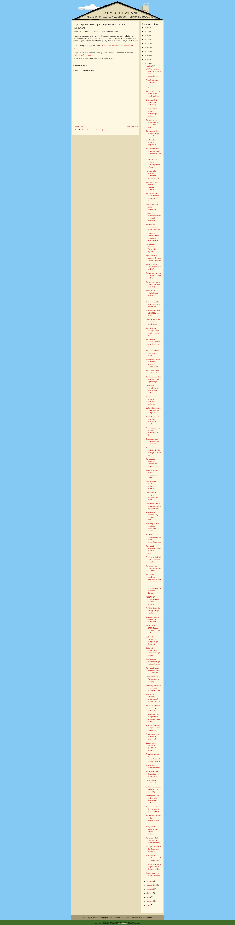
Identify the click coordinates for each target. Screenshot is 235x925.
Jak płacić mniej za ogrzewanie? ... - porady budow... (153, 93)
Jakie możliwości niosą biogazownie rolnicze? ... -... (153, 266)
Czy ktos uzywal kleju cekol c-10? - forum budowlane (153, 559)
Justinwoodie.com (122, 923)
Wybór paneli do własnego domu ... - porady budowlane (153, 258)
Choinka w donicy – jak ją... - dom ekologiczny (153, 102)
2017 (146, 35)
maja (148, 905)
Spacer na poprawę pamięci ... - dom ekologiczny (153, 728)
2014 (146, 47)
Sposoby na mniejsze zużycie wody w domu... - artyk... (153, 866)
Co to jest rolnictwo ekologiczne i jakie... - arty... (152, 736)
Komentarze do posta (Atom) (92, 130)
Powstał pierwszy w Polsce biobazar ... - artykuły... (153, 679)
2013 (146, 51)
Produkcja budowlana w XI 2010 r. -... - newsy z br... (153, 313)
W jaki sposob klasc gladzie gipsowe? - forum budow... (153, 304)
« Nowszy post (78, 126)
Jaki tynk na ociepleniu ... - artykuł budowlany (153, 227)
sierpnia (150, 893)
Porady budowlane (117, 13)
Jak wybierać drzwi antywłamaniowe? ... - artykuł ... (153, 133)
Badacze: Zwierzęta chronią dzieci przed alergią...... (153, 321)
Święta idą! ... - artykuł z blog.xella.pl (151, 142)
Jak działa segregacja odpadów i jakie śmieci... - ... (153, 708)
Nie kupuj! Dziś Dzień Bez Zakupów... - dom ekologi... (153, 849)
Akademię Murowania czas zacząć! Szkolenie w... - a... (153, 688)
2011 (146, 59)
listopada (150, 881)
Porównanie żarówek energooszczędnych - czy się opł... (153, 506)
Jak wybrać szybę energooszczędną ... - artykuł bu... (153, 670)
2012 (146, 55)
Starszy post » (132, 126)
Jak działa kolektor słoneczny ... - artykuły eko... (152, 353)
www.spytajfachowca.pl (83, 55)
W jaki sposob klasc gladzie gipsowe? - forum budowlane (99, 26)
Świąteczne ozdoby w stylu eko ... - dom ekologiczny (153, 275)
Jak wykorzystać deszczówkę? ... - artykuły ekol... (153, 774)
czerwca (150, 901)
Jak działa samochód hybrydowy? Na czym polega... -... (153, 379)
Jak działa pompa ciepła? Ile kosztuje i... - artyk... (153, 568)
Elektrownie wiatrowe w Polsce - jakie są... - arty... (153, 789)
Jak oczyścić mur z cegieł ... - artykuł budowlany (153, 284)
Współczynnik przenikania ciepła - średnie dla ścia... (153, 661)
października (151, 885)
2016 (146, 39)
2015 (146, 43)
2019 (146, 27)
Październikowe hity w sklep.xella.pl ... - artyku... (153, 610)
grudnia (149, 66)
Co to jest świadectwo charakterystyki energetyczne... (153, 410)
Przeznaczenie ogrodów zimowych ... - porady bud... (153, 858)
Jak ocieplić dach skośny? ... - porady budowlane (153, 840)
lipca (148, 897)
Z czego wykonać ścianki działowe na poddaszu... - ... (153, 441)
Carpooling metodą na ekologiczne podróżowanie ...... (153, 619)
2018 (146, 31)
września (150, 889)
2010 (146, 63)
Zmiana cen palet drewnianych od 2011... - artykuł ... (153, 809)
